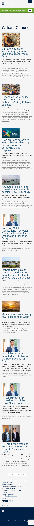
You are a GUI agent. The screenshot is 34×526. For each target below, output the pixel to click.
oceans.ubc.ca (11, 494)
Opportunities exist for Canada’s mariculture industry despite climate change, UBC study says (16, 273)
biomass (4, 330)
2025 (7, 287)
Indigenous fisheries (11, 167)
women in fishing (6, 121)
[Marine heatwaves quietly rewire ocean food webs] (11, 306)
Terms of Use (18, 521)
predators (4, 77)
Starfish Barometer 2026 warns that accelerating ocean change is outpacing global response (16, 145)
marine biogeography (17, 73)
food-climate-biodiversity (18, 165)
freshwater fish (13, 117)
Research (22, 205)
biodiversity (16, 162)
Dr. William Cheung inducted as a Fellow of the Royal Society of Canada (15, 357)
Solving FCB (5, 168)
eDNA (19, 70)
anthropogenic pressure (7, 162)
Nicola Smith (16, 75)
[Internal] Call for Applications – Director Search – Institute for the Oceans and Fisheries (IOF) (16, 233)
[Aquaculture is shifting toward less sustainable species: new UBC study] (11, 180)
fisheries (24, 163)
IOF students (17, 205)
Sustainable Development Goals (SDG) (11, 207)
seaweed (9, 77)
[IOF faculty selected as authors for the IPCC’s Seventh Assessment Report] (11, 433)
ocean (28, 167)
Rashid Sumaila (6, 119)
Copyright (26, 521)
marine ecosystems (21, 167)
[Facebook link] (3, 501)
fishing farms (7, 291)
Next (22, 474)
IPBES (13, 465)
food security (9, 165)
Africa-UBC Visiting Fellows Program (19, 114)
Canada (4, 289)
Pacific (21, 75)
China (8, 70)
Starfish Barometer (12, 168)
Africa (9, 114)
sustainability (21, 168)
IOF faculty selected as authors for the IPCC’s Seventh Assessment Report (15, 447)
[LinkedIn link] (7, 501)
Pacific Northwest (27, 75)
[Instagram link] (12, 501)
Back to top (5, 505)
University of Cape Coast (16, 119)
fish (26, 70)
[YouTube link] (9, 501)
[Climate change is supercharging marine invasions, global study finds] (11, 40)
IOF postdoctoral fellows (16, 291)
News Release (17, 68)
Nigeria (23, 117)
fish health (7, 117)
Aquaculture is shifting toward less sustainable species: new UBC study (16, 189)
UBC (7, 467)
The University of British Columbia (12, 3)
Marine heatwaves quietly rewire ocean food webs (16, 315)
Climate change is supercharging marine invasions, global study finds (15, 52)
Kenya (19, 117)
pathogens (27, 117)
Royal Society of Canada (22, 375)
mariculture (25, 291)
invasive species (11, 72)
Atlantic (30, 287)
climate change (14, 70)
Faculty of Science (7, 482)
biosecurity (4, 70)
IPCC (17, 465)
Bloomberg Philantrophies (14, 116)
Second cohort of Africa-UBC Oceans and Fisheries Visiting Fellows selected (16, 101)
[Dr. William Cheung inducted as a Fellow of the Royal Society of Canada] (11, 345)
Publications (22, 465)
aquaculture (4, 116)
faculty (23, 70)
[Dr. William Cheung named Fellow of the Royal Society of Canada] (11, 389)
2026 (7, 68)
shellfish (14, 77)
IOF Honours (12, 112)
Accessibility (5, 523)
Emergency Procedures (8, 521)
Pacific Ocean (20, 292)
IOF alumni (18, 72)
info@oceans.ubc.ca (11, 496)
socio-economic (5, 294)
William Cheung (20, 77)
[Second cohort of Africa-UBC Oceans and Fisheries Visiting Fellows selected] (11, 89)
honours (14, 375)
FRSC (20, 416)
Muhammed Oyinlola (12, 292)
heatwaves (4, 72)
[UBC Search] (30, 2)
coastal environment (13, 163)
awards (9, 375)
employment (21, 289)
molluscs (10, 75)
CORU (20, 163)
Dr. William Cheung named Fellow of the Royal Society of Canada (16, 400)
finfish (29, 289)
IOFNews (11, 68)
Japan (7, 73)
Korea (10, 73)
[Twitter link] (5, 501)
